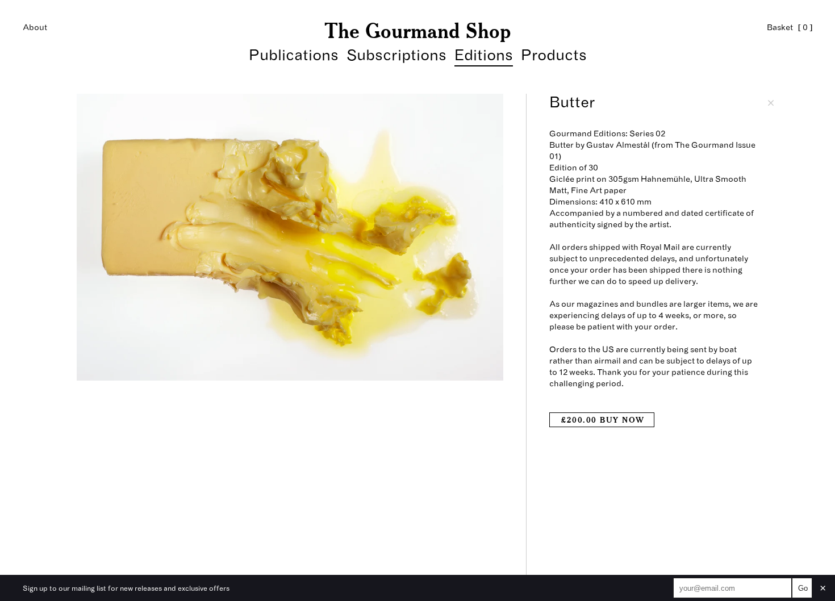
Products (554, 55)
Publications (294, 55)
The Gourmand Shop (417, 30)
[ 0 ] (789, 27)
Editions (483, 55)
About (35, 27)
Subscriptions (396, 55)
